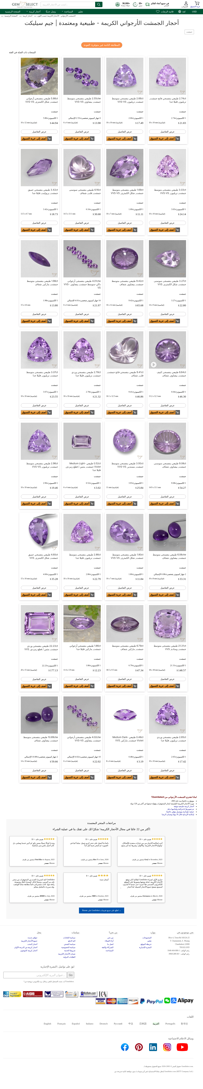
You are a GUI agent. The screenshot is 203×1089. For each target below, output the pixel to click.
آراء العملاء (109, 941)
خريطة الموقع (146, 944)
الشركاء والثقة (107, 947)
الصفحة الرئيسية (12, 11)
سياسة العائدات (69, 938)
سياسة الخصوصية (68, 947)
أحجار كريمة (33, 11)
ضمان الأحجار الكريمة (66, 954)
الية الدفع (71, 941)
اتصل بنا (110, 944)
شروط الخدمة (69, 950)
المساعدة (67, 11)
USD (194, 11)
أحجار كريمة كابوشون (28, 950)
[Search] (98, 4)
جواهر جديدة (32, 938)
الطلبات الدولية (69, 957)
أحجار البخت (32, 944)
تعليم (80, 11)
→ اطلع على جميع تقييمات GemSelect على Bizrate (101, 910)
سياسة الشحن (69, 944)
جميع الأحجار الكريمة (29, 941)
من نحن (110, 938)
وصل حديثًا (51, 11)
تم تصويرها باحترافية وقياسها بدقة (180, 809)
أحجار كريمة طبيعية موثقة (184, 806)
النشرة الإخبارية (145, 947)
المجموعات (146, 938)
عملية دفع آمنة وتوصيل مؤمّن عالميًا (180, 812)
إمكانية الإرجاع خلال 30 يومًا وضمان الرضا (178, 814)
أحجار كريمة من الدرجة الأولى (25, 947)
